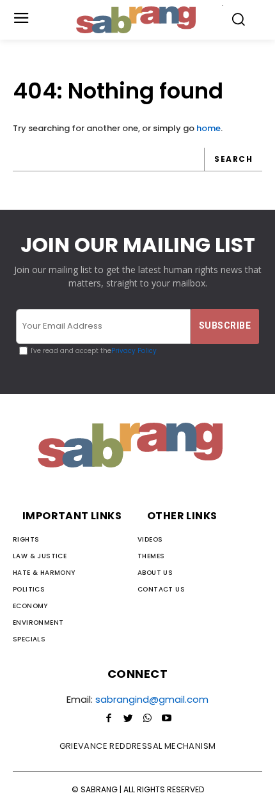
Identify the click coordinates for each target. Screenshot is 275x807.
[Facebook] (108, 718)
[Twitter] (128, 718)
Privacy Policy (134, 351)
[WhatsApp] (147, 718)
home (208, 128)
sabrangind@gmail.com (151, 699)
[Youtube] (166, 718)
